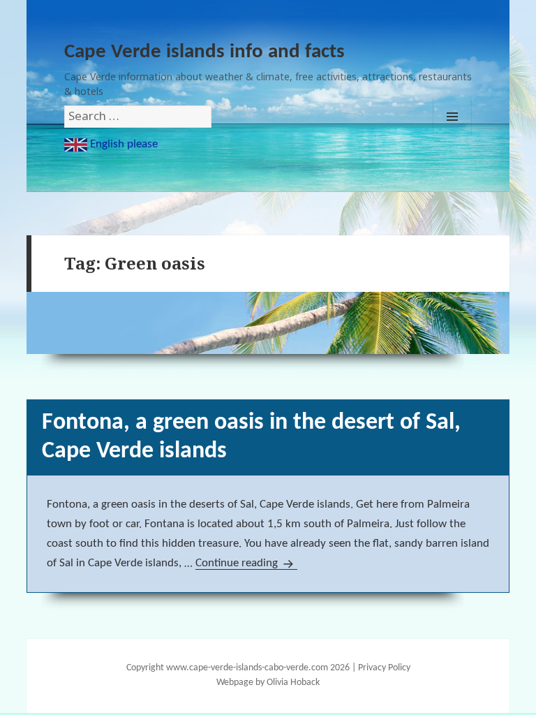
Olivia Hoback (293, 682)
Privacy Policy (384, 668)
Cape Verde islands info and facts (204, 52)
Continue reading (246, 563)
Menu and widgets (452, 116)
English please (122, 144)
